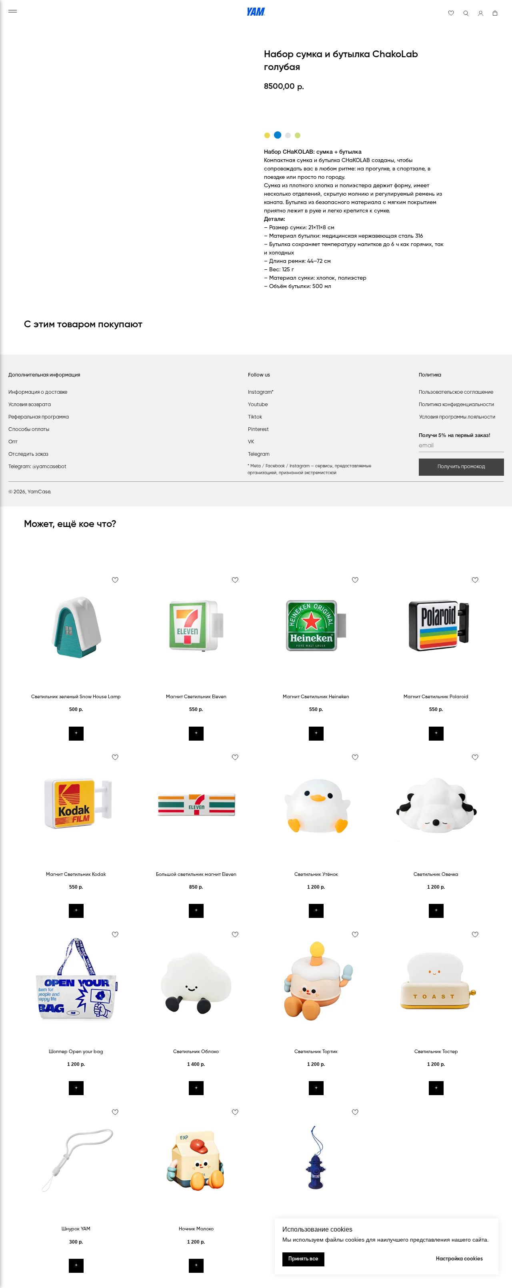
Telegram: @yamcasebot (37, 466)
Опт (13, 442)
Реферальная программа (38, 417)
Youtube (258, 404)
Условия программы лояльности (457, 417)
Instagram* (261, 392)
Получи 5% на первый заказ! (454, 435)
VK (251, 442)
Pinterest (258, 429)
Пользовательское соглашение (456, 392)
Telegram (259, 454)
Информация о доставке (37, 392)
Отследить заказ (28, 454)
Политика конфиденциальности (456, 404)
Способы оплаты (28, 429)
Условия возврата (29, 404)
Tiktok (255, 417)
